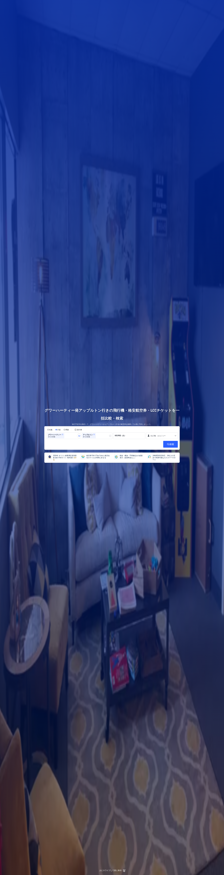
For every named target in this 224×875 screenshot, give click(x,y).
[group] (62, 435)
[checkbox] (78, 430)
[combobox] (65, 435)
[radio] (49, 430)
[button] (208, 4)
